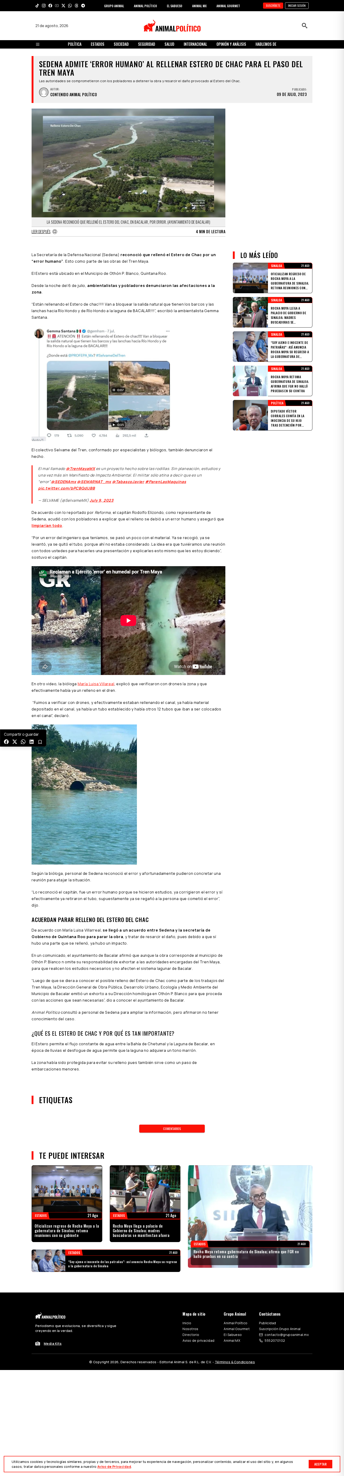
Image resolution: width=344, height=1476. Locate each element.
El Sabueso (233, 1334)
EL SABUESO (174, 5)
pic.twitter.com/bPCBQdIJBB (66, 488)
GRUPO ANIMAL (114, 5)
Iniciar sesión (297, 5)
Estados (97, 44)
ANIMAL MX (199, 5)
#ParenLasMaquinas (165, 481)
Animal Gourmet (237, 1329)
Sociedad (121, 44)
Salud (169, 44)
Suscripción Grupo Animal (279, 1329)
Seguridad (146, 44)
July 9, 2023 (101, 500)
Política (74, 44)
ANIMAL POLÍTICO (145, 5)
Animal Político (235, 1323)
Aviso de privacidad (198, 1340)
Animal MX (232, 1340)
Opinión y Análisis (231, 44)
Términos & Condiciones (235, 1362)
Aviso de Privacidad (114, 1466)
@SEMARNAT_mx (94, 481)
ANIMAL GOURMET (228, 5)
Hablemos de (266, 44)
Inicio (187, 1323)
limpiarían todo (47, 525)
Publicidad (267, 1323)
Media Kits (53, 1343)
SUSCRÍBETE (273, 5)
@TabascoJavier (128, 481)
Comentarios (172, 1128)
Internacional (195, 44)
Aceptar (320, 1464)
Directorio (191, 1334)
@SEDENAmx (63, 481)
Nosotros (190, 1329)
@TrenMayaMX (80, 468)
